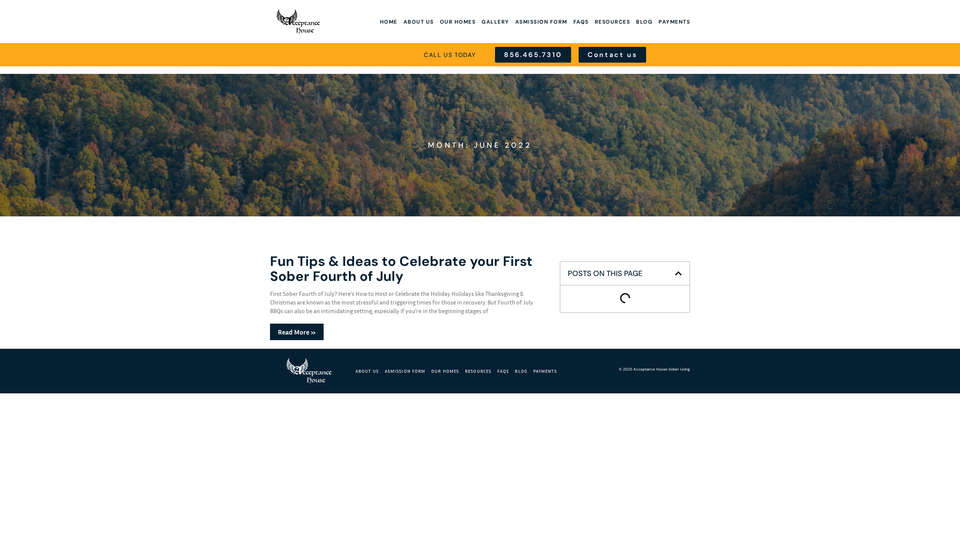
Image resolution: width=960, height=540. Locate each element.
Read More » (297, 332)
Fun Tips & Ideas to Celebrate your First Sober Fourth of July (401, 268)
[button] (678, 273)
